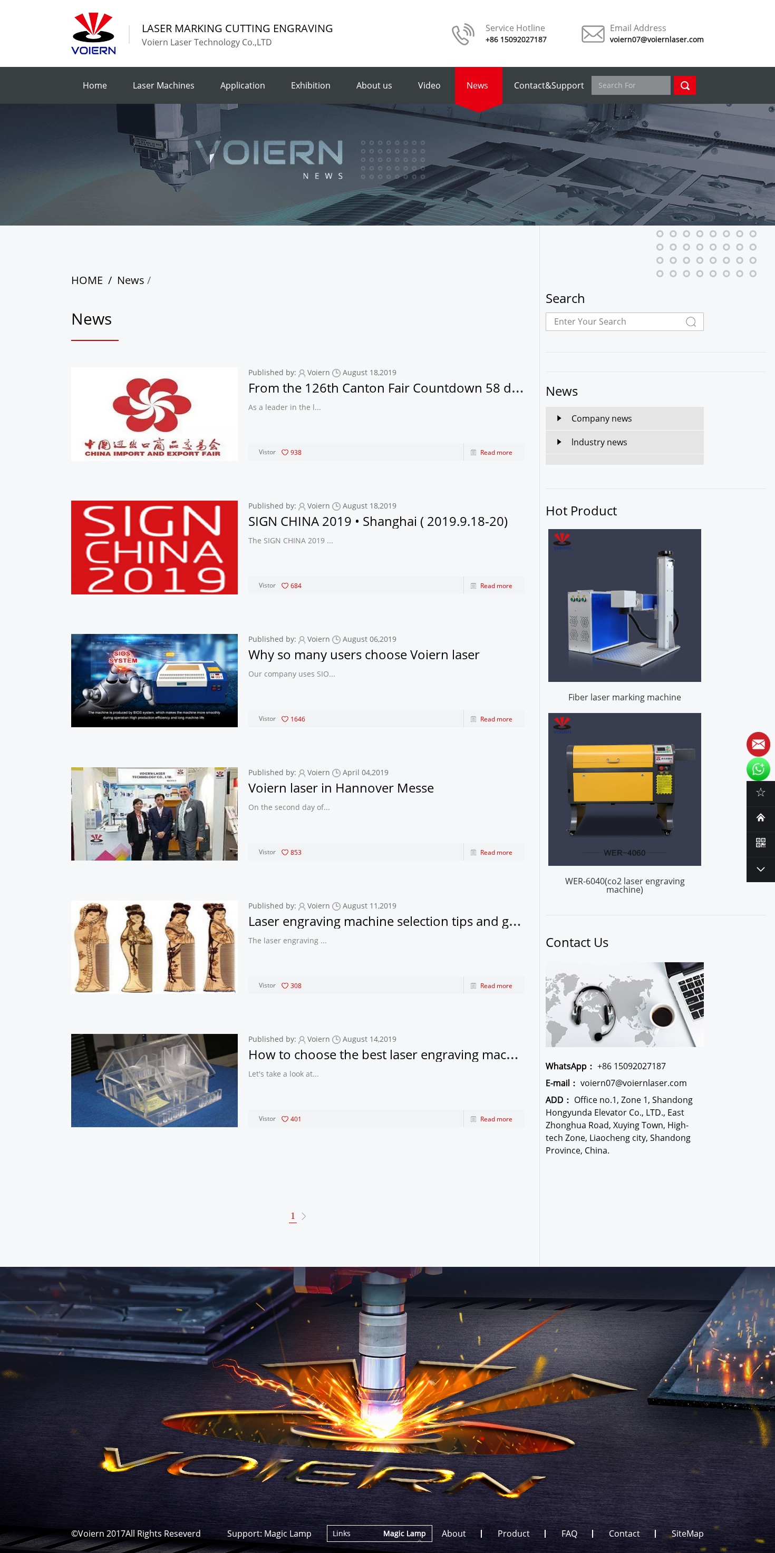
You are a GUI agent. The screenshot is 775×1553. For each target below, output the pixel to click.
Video (429, 85)
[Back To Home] (761, 817)
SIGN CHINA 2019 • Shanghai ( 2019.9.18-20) (378, 521)
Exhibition (311, 85)
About (454, 1533)
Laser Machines (164, 85)
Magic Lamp (288, 1533)
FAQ (569, 1533)
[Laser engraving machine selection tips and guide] (154, 947)
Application (242, 85)
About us (374, 85)
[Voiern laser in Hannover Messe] (154, 814)
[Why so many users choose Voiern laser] (154, 680)
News (477, 85)
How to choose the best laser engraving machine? (392, 1054)
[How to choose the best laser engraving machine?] (154, 1080)
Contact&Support (549, 85)
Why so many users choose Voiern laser (364, 654)
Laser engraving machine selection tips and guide (391, 921)
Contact (624, 1533)
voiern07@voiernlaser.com (616, 1083)
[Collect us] (761, 792)
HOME (87, 280)
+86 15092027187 (606, 1066)
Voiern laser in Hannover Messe (341, 787)
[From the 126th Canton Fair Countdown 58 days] (154, 414)
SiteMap (688, 1533)
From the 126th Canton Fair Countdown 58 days (389, 387)
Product (514, 1533)
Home (95, 85)
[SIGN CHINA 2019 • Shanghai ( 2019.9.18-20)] (154, 547)
